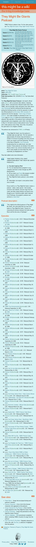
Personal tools (30, 2)
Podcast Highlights (10, 515)
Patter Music (8, 500)
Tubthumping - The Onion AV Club (17, 397)
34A (31, 38)
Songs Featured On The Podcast (14, 508)
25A (28, 35)
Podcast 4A (8, 230)
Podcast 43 (8, 372)
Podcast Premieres (10, 511)
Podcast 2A (8, 222)
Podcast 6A (8, 241)
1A (15, 32)
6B (16, 33)
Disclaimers (31, 542)
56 (31, 45)
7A (20, 33)
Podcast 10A (8, 262)
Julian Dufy (16, 197)
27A (16, 36)
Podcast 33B (8, 328)
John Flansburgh (5, 108)
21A (16, 35)
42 (20, 41)
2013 (31, 474)
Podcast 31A (8, 313)
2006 (8, 224)
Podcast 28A (8, 295)
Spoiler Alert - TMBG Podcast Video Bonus (19, 412)
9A (25, 33)
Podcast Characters (10, 504)
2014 (9, 92)
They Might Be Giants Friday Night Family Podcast (20, 26)
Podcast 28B (8, 299)
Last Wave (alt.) (9, 490)
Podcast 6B (8, 244)
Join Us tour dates (13, 368)
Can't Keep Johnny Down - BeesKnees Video (20, 419)
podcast (7, 103)
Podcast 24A (8, 281)
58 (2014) (20, 46)
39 (31, 40)
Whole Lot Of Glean (13, 487)
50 (18, 45)
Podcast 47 (8, 386)
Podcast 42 (8, 364)
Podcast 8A (8, 255)
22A (19, 35)
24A (25, 35)
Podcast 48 (8, 390)
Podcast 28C (8, 303)
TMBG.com (22, 129)
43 (26, 41)
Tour (28, 36)
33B (28, 38)
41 (18, 41)
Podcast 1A (8, 219)
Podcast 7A (8, 252)
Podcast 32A (8, 317)
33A (25, 38)
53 (25, 45)
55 (29, 45)
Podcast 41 (8, 361)
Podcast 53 (8, 432)
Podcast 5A (8, 233)
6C (18, 33)
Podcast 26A (8, 288)
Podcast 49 (8, 401)
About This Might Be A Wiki (18, 542)
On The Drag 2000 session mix (13, 479)
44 (28, 41)
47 (18, 43)
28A (19, 36)
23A (22, 35)
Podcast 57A (8, 465)
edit (33, 200)
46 (15, 43)
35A (16, 40)
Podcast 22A (8, 273)
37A (25, 40)
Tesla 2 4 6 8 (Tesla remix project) (14, 476)
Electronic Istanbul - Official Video (17, 405)
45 (30, 41)
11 (12, 42)
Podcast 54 (8, 439)
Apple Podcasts (20, 94)
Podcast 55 (8, 448)
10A (28, 33)
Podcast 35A (8, 335)
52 (22, 45)
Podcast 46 (8, 383)
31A (16, 38)
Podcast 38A (11, 350)
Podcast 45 (8, 379)
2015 (19, 485)
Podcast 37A (8, 346)
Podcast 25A (8, 284)
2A (18, 32)
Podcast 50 (8, 408)
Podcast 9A (8, 259)
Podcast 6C (8, 248)
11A (31, 33)
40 (15, 41)
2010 (10, 42)
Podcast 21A (8, 270)
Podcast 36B (8, 343)
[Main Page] (18, 6)
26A (31, 35)
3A (20, 32)
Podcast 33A (8, 324)
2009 (11, 352)
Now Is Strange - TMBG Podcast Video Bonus (20, 468)
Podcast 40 (11, 357)
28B (22, 36)
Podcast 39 (11, 354)
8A (23, 33)
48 (20, 43)
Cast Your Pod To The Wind (12, 520)
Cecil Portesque (24, 142)
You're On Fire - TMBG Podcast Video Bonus (20, 472)
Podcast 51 (8, 415)
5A (25, 32)
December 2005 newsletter (22, 112)
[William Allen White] (18, 536)
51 (20, 45)
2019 (8, 492)
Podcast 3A (8, 226)
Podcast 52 (8, 423)
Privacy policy (6, 542)
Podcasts (12, 527)
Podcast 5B (8, 237)
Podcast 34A (8, 332)
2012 (10, 45)
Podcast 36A (8, 339)
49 (15, 45)
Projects (18, 527)
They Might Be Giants (11, 90)
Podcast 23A (8, 277)
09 (12, 39)
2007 (10, 36)
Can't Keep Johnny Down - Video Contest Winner (21, 394)
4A (23, 32)
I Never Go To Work (13, 310)
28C (25, 36)
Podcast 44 (8, 375)
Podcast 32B (8, 321)
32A (19, 38)
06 (12, 32)
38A (28, 40)
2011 (6, 363)
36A (19, 40)
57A (16, 46)
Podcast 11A (8, 266)
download (14, 219)
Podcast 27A (8, 292)
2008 (10, 39)
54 (27, 45)
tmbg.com (12, 117)
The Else (16, 522)
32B (22, 38)
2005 (10, 32)
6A (30, 32)
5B (28, 32)
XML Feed (10, 94)
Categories (6, 527)
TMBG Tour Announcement (12, 306)
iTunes (23, 96)
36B (22, 40)
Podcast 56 (8, 457)
